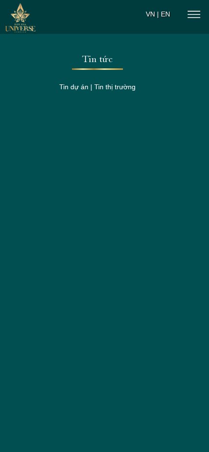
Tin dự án (73, 87)
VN (150, 14)
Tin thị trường (115, 87)
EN (165, 14)
